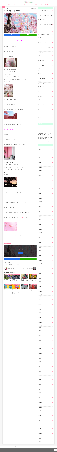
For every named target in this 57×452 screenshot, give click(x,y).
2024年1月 (39, 224)
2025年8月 (39, 175)
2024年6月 (39, 211)
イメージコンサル (41, 86)
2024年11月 (40, 198)
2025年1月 (39, 193)
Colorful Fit (39, 117)
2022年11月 (40, 260)
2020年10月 (40, 325)
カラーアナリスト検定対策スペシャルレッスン (45, 16)
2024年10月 (40, 201)
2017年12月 (40, 402)
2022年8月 (39, 268)
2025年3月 (39, 188)
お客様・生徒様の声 (41, 60)
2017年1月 (39, 428)
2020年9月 (39, 327)
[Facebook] (20, 253)
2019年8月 (39, 361)
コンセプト (23, 4)
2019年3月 (39, 374)
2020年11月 (40, 322)
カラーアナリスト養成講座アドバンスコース (45, 24)
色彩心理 (6, 243)
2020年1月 (39, 348)
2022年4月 (39, 278)
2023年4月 (39, 247)
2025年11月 (40, 167)
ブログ (32, 4)
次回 (21, 217)
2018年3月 (39, 397)
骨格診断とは (47, 4)
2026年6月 (39, 149)
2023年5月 (39, 245)
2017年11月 (40, 405)
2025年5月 (39, 183)
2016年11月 (40, 433)
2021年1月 (39, 317)
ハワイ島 (39, 50)
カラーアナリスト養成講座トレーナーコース (45, 10)
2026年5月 (39, 152)
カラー (9, 243)
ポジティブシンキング (41, 104)
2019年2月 (39, 376)
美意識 (39, 99)
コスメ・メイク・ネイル (42, 101)
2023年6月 (39, 242)
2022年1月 (39, 286)
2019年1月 (39, 379)
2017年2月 (39, 425)
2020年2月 (39, 345)
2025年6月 (39, 180)
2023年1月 (39, 255)
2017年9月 (39, 410)
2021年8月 (39, 299)
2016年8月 (39, 438)
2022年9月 (39, 265)
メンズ (39, 109)
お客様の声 (35, 4)
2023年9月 (39, 234)
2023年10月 (40, 232)
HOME (9, 4)
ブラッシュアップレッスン (42, 42)
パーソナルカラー (41, 52)
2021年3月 (39, 312)
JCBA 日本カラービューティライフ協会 (44, 47)
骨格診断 (39, 81)
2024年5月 (39, 214)
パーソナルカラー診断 (41, 78)
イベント (39, 73)
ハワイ (39, 114)
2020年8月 (39, 330)
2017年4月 (39, 423)
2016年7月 (39, 441)
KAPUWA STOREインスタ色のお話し (44, 34)
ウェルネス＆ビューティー (42, 19)
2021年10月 (40, 294)
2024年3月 (39, 219)
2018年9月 (39, 384)
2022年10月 (40, 263)
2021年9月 (39, 296)
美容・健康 (40, 96)
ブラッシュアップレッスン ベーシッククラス (45, 28)
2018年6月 (39, 389)
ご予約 (20, 4)
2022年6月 (39, 273)
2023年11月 (40, 229)
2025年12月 (40, 165)
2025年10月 (40, 170)
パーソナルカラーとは (41, 4)
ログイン (13, 264)
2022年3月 (39, 281)
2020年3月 (39, 343)
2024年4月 (39, 216)
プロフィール (28, 4)
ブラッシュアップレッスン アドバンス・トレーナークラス (45, 32)
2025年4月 (39, 185)
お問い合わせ (13, 4)
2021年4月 (39, 309)
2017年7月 (39, 415)
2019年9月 (39, 358)
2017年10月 (40, 407)
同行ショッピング (41, 83)
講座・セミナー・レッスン (42, 70)
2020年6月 (39, 335)
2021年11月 (40, 291)
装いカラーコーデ (41, 37)
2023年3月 (39, 250)
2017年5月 (39, 420)
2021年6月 (39, 304)
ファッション (40, 91)
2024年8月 (39, 206)
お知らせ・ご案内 (41, 65)
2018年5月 (39, 392)
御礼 (38, 68)
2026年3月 (39, 157)
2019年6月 (39, 366)
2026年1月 (39, 162)
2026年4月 (39, 154)
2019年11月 (40, 353)
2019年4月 (39, 371)
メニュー (17, 4)
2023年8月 (39, 237)
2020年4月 (39, 340)
